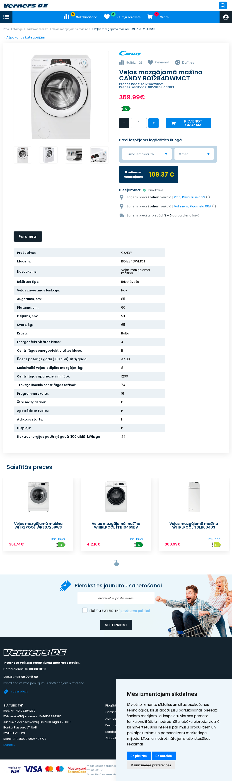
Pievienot (162, 62)
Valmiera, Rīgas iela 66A (192, 206)
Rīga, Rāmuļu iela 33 (189, 197)
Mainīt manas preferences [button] (150, 765)
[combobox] (147, 154)
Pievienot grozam (193, 123)
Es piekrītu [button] (138, 756)
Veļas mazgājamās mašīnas (71, 29)
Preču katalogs (13, 29)
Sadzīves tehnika (37, 29)
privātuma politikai (135, 610)
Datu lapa (58, 539)
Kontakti (9, 745)
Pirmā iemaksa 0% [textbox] (140, 154)
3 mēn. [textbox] (184, 154)
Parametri (28, 236)
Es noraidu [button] (163, 756)
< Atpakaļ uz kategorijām (24, 37)
